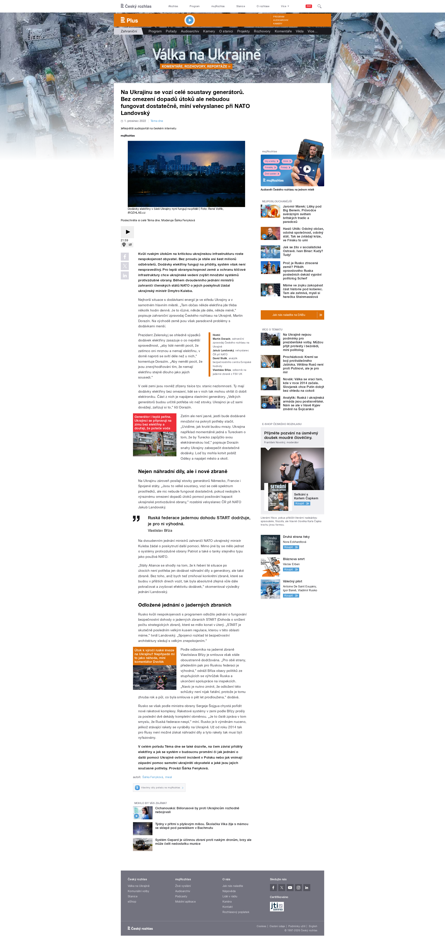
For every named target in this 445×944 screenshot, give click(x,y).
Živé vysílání (270, 174)
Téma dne (157, 121)
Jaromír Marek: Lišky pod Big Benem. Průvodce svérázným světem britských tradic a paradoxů (302, 214)
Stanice (240, 6)
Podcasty (181, 896)
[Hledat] (319, 6)
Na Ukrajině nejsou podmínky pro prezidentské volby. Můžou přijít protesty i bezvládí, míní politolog (303, 342)
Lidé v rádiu (229, 896)
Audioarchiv (280, 20)
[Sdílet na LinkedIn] (125, 275)
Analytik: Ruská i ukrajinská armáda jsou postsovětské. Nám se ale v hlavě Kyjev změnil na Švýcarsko (303, 403)
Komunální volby (138, 891)
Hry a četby (270, 161)
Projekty (243, 31)
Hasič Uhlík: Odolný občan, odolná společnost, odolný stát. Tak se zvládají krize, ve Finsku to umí (303, 234)
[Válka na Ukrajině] (222, 59)
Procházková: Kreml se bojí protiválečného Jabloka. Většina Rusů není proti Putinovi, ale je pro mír (303, 364)
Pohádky (269, 167)
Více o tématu (272, 329)
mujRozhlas (218, 6)
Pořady (171, 31)
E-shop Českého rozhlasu (282, 424)
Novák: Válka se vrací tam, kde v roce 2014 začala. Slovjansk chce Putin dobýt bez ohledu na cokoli (303, 384)
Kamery (277, 23)
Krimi (285, 161)
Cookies (261, 926)
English (313, 926)
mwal (168, 777)
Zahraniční (129, 31)
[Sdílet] (130, 244)
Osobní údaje (277, 926)
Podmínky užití (296, 926)
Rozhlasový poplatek (235, 912)
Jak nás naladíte (232, 886)
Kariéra (227, 901)
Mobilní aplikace (185, 901)
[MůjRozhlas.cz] (128, 136)
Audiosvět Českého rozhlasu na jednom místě (287, 189)
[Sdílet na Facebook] (125, 257)
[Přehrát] (127, 232)
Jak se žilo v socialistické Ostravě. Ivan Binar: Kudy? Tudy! (303, 251)
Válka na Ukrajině (138, 886)
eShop (132, 901)
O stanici (226, 31)
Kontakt (227, 906)
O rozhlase (263, 6)
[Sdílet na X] (125, 266)
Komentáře (283, 31)
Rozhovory (262, 31)
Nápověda (229, 891)
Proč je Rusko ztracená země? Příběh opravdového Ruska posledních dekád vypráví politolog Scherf (302, 270)
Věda (300, 31)
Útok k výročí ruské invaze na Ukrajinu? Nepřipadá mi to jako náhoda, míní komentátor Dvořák (155, 656)
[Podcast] (124, 244)
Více (313, 31)
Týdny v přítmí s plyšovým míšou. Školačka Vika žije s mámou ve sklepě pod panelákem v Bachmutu (201, 826)
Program (195, 6)
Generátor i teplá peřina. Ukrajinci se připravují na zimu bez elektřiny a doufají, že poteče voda (153, 422)
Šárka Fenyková (152, 777)
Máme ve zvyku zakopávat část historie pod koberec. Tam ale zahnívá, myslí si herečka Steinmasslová (303, 291)
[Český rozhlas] (136, 6)
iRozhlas (173, 6)
